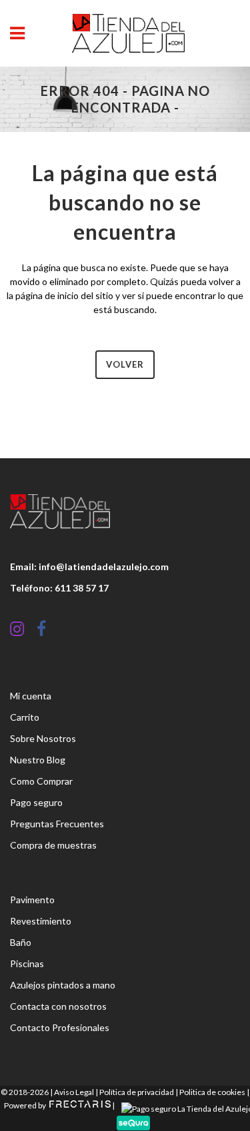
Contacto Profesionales (59, 1027)
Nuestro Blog (37, 759)
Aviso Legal (74, 1092)
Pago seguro (36, 802)
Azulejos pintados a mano (62, 984)
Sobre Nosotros (43, 738)
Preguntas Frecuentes (57, 823)
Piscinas (27, 963)
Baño (20, 942)
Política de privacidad (136, 1092)
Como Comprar (41, 781)
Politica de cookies (212, 1092)
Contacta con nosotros (58, 1006)
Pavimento (32, 899)
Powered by (25, 1105)
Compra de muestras (53, 845)
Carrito (24, 717)
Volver (125, 364)
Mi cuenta (30, 695)
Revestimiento (40, 921)
